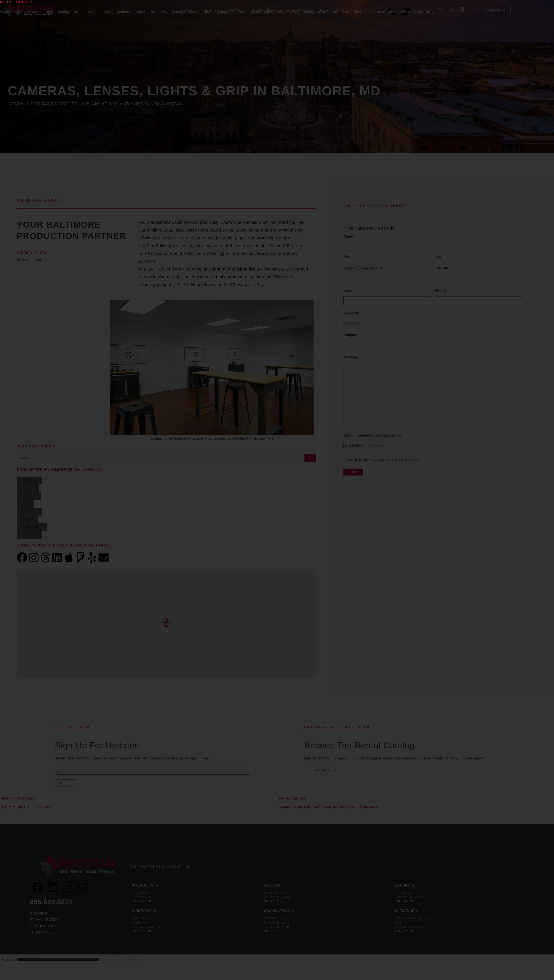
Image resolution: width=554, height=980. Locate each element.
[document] (277, 490)
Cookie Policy (423, 12)
